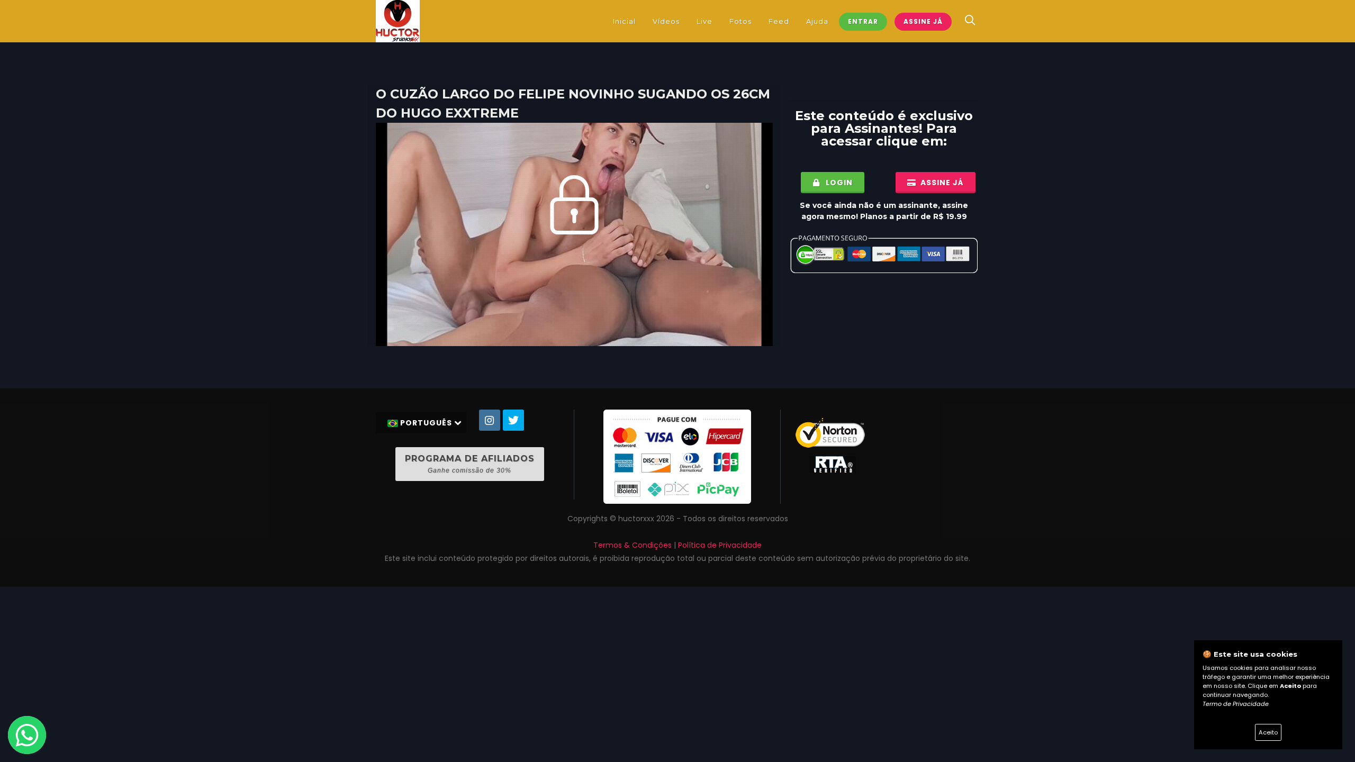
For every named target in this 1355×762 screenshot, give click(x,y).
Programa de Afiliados (470, 463)
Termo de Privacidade (1236, 704)
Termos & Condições (632, 545)
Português (426, 423)
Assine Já (923, 21)
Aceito (1268, 732)
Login (838, 182)
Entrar (863, 21)
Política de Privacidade (720, 545)
